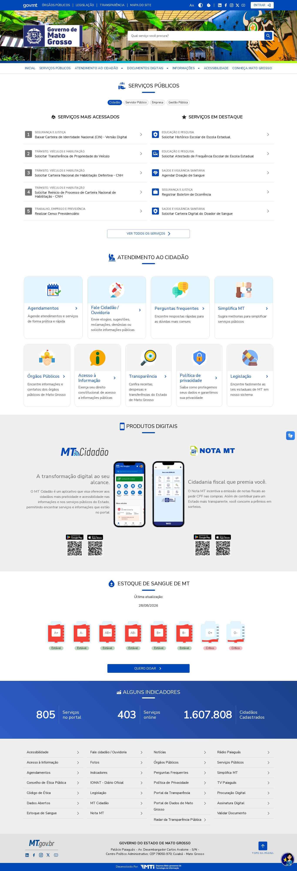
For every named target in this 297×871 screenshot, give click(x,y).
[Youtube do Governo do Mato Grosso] (243, 5)
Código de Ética (39, 793)
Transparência (112, 5)
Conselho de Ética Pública (46, 782)
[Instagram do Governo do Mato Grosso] (231, 5)
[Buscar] (268, 36)
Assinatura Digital (230, 803)
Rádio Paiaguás (229, 752)
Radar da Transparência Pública (178, 819)
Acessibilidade (216, 68)
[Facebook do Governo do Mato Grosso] (225, 5)
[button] (53, 290)
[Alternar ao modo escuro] (200, 5)
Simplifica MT (227, 772)
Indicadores (99, 772)
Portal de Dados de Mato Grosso (173, 806)
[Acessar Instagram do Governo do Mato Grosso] (41, 855)
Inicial (30, 68)
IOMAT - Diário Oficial (106, 782)
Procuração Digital (231, 793)
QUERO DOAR (145, 668)
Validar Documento (232, 813)
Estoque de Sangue (42, 813)
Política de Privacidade (171, 782)
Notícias (160, 752)
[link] (30, 5)
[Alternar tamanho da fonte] (191, 5)
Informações (184, 68)
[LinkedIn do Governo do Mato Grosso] (220, 5)
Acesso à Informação (42, 762)
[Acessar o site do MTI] (160, 867)
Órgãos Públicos (56, 5)
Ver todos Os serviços (146, 234)
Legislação (85, 5)
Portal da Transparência (172, 793)
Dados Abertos (38, 803)
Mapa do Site (140, 5)
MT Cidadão (99, 803)
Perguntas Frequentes (171, 772)
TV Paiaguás (227, 782)
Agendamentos (38, 772)
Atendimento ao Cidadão (96, 68)
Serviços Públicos (55, 68)
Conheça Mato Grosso (252, 68)
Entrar (259, 5)
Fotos (94, 762)
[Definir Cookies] (209, 5)
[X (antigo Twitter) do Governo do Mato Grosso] (237, 5)
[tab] (115, 102)
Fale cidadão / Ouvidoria (108, 752)
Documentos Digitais (145, 68)
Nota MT (97, 813)
